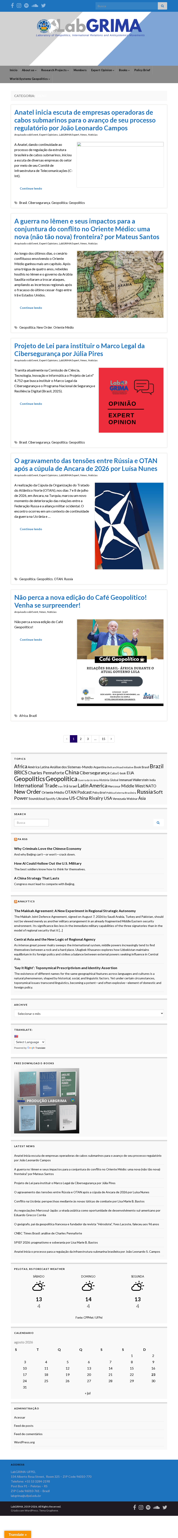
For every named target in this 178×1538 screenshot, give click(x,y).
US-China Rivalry (86, 798)
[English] (16, 1036)
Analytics (26, 901)
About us (28, 70)
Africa (23, 716)
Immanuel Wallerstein (134, 780)
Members (80, 70)
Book (137, 767)
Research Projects (54, 70)
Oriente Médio (63, 327)
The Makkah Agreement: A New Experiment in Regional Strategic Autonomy (75, 911)
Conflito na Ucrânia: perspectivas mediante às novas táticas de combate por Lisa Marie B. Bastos (79, 1201)
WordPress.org (24, 1442)
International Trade (36, 785)
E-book (121, 773)
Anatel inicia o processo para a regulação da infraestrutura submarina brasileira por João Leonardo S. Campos (87, 1251)
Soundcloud (37, 798)
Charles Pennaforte (46, 772)
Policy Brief (142, 70)
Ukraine (62, 798)
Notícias (93, 134)
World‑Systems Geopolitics (29, 79)
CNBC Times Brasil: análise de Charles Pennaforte (48, 1233)
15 (103, 739)
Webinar (132, 798)
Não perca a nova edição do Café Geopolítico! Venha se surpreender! (80, 601)
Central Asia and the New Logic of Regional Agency (55, 939)
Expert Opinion (102, 70)
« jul (88, 1393)
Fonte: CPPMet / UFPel (89, 1317)
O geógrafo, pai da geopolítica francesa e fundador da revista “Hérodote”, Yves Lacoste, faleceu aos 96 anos (86, 1224)
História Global (108, 780)
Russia (68, 579)
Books (123, 70)
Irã (65, 785)
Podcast (84, 792)
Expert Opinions (48, 134)
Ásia (142, 798)
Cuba (113, 773)
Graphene (52, 1510)
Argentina (100, 767)
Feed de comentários (28, 1434)
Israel (73, 786)
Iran (60, 786)
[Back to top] (168, 1528)
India (152, 780)
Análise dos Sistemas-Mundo (71, 767)
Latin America (92, 785)
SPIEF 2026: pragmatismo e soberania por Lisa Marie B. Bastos (56, 1242)
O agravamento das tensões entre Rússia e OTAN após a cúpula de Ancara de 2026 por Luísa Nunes (85, 464)
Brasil (23, 203)
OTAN (58, 579)
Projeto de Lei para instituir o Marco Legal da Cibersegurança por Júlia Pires (79, 349)
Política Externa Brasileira (121, 792)
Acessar (19, 1417)
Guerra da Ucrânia (88, 780)
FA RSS (23, 839)
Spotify (51, 798)
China (72, 772)
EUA (130, 772)
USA (108, 798)
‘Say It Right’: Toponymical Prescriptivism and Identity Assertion (65, 968)
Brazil (33, 716)
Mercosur (114, 786)
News (83, 134)
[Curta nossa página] (12, 5)
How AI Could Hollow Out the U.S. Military (48, 863)
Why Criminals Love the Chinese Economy (47, 848)
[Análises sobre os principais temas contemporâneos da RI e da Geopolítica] (26, 5)
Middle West (133, 785)
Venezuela (119, 798)
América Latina (38, 767)
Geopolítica (59, 203)
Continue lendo (31, 188)
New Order (44, 327)
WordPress (31, 1510)
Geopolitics (77, 203)
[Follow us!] (19, 5)
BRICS (20, 772)
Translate (40, 1048)
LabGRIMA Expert (69, 134)
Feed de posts (23, 1425)
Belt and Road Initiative (120, 767)
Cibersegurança (39, 203)
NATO (151, 786)
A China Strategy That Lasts (36, 878)
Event (34, 134)
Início (13, 70)
